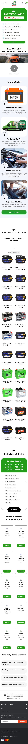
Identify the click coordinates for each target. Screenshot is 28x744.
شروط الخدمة (12, 733)
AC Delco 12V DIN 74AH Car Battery (11, 287)
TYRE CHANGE (7, 558)
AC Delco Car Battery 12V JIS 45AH (11, 362)
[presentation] (2, 482)
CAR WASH (21, 608)
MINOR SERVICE (7, 634)
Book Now (14, 509)
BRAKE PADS (7, 583)
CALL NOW (14, 42)
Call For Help (14, 212)
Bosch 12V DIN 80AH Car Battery (10, 419)
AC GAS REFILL (21, 583)
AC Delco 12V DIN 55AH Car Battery (11, 306)
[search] (6, 3)
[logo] (14, 3)
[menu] (2, 3)
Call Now (7, 545)
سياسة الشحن (4, 733)
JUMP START (7, 532)
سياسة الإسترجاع (14, 731)
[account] (22, 3)
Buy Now (21, 545)
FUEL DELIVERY (7, 609)
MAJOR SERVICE (21, 634)
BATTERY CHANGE (21, 532)
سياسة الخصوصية (5, 731)
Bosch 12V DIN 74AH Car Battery (10, 343)
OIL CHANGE (21, 558)
